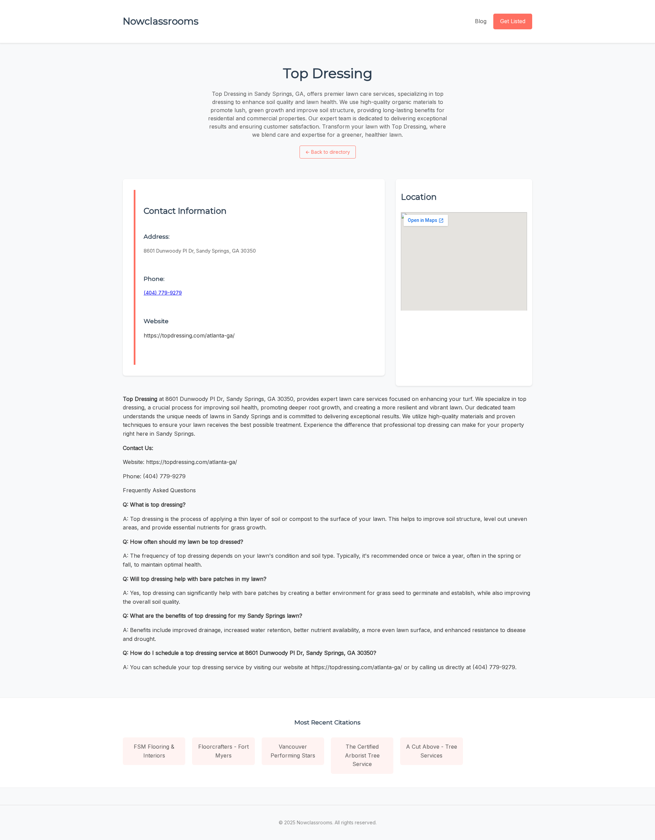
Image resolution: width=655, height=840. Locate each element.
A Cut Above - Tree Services (431, 751)
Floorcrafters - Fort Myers (223, 751)
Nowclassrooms (161, 21)
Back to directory (327, 152)
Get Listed (512, 21)
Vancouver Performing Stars (293, 751)
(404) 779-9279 (163, 292)
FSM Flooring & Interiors (154, 751)
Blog (480, 21)
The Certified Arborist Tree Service (362, 755)
